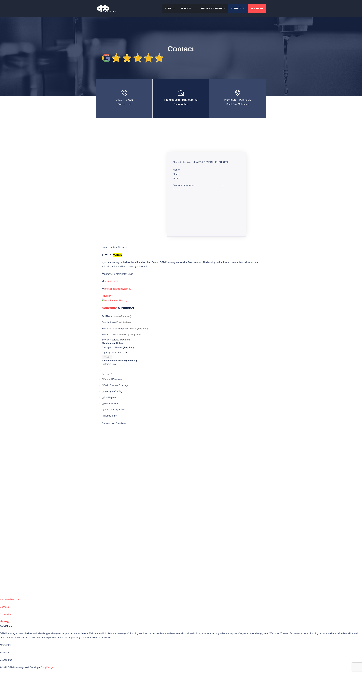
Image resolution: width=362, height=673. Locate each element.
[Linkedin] (6, 622)
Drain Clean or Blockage (116, 385)
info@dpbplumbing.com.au (181, 99)
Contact (236, 8)
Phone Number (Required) (116, 328)
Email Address (109, 322)
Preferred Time (109, 416)
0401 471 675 (257, 8)
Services (186, 8)
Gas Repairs (110, 397)
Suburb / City (109, 334)
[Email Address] (3, 622)
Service (106, 339)
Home (168, 8)
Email (176, 178)
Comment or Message (184, 185)
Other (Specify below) (114, 409)
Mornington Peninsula (237, 99)
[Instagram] (8, 622)
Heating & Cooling (113, 391)
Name (176, 170)
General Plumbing (113, 379)
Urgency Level (109, 352)
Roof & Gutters (111, 403)
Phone (176, 174)
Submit (176, 189)
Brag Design (47, 667)
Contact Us (5, 614)
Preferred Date (109, 364)
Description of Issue (112, 347)
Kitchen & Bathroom (213, 8)
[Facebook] (1, 622)
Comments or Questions (114, 423)
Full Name (108, 316)
